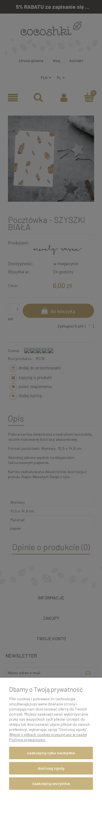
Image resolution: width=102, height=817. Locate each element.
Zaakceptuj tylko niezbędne (51, 752)
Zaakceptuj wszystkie (51, 783)
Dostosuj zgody (51, 768)
